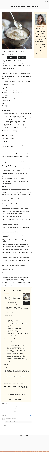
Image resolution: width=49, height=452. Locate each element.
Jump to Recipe (12, 57)
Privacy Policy (4, 443)
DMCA (2, 447)
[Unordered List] (13, 421)
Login (30, 415)
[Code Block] (15, 421)
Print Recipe (22, 57)
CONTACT (2, 441)
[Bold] (6, 421)
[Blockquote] (14, 421)
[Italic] (7, 421)
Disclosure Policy (5, 445)
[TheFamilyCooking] (3, 1)
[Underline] (9, 421)
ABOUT (2, 439)
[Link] (17, 421)
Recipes (8, 51)
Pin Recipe (26, 303)
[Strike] (10, 421)
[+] (19, 421)
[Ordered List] (11, 421)
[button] (45, 1)
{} (18, 421)
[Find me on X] (40, 50)
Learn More (40, 54)
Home (3, 51)
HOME (2, 437)
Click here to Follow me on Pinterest (16, 399)
